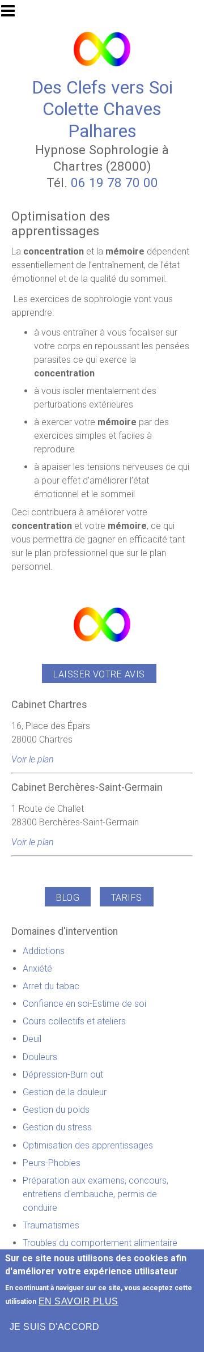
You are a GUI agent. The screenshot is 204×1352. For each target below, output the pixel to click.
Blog (67, 897)
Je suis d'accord (55, 1327)
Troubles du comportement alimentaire (100, 1242)
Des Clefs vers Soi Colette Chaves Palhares (102, 109)
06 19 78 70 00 (114, 182)
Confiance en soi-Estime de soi (84, 1003)
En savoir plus (78, 1301)
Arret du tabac (51, 986)
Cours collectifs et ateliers (74, 1021)
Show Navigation (13, 14)
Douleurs (40, 1057)
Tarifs (126, 897)
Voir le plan (32, 759)
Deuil (32, 1038)
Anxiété (37, 968)
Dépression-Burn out (63, 1074)
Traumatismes (51, 1225)
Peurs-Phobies (51, 1163)
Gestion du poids (56, 1109)
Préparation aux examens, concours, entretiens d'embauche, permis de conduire (95, 1194)
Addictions (44, 951)
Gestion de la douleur (65, 1092)
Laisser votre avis (99, 674)
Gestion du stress (57, 1127)
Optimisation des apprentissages (88, 1145)
